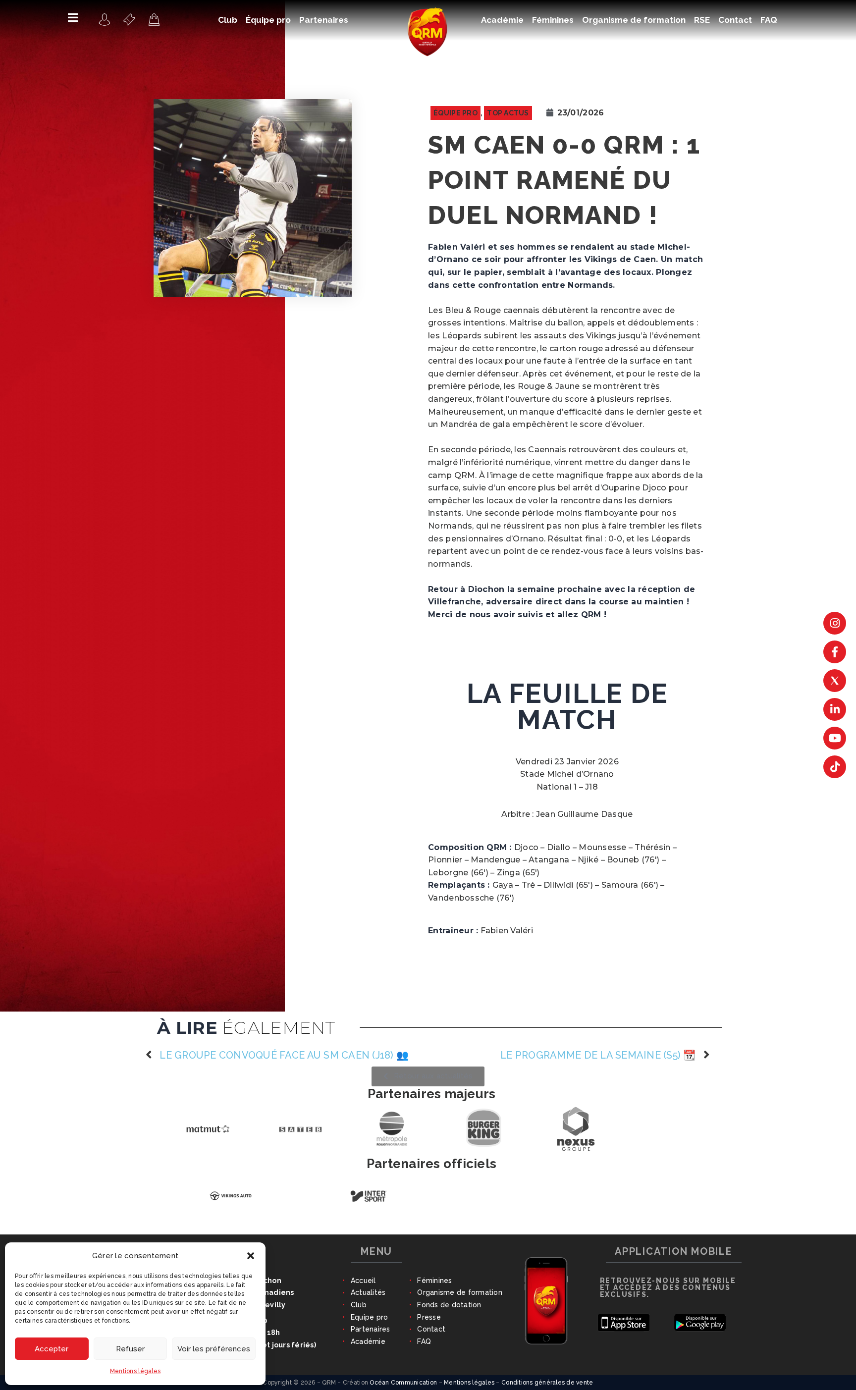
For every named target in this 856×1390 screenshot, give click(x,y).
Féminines (434, 1280)
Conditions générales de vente (547, 1382)
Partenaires (370, 1329)
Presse (429, 1317)
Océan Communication (403, 1382)
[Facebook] (834, 652)
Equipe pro (369, 1317)
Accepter (51, 1348)
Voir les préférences (213, 1348)
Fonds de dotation (449, 1305)
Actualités (368, 1292)
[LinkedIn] (834, 709)
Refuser (130, 1348)
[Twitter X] (834, 680)
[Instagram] (834, 623)
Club (359, 1305)
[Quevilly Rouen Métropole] (104, 19)
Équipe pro (455, 113)
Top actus (508, 113)
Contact (431, 1329)
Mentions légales (135, 1371)
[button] (251, 1256)
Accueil (363, 1280)
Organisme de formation (459, 1292)
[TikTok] (834, 766)
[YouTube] (834, 738)
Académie (368, 1341)
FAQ (424, 1341)
